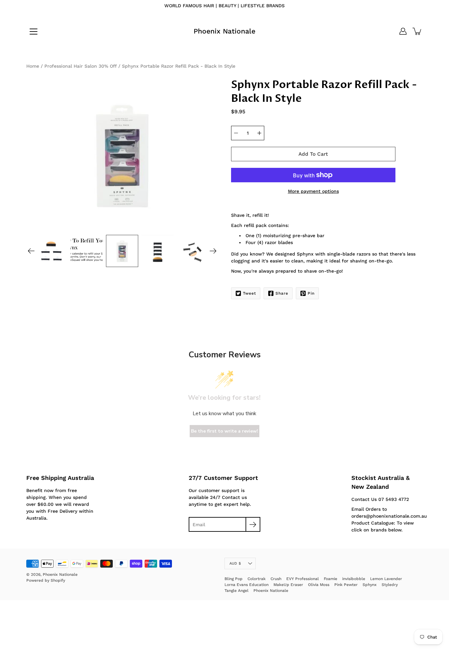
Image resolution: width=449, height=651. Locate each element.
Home (32, 66)
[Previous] (31, 251)
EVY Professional (302, 578)
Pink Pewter (346, 584)
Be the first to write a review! (224, 431)
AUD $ (235, 563)
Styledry (390, 584)
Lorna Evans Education (247, 584)
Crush (276, 578)
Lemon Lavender (386, 578)
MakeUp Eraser (288, 584)
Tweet (249, 293)
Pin (311, 293)
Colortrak (257, 578)
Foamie (330, 578)
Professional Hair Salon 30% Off (80, 66)
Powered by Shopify (45, 580)
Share (281, 293)
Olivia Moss (318, 584)
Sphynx (370, 584)
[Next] (213, 251)
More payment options (313, 191)
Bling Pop (234, 578)
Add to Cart (313, 154)
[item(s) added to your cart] (417, 31)
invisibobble (353, 578)
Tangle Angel (236, 590)
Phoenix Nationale (224, 31)
